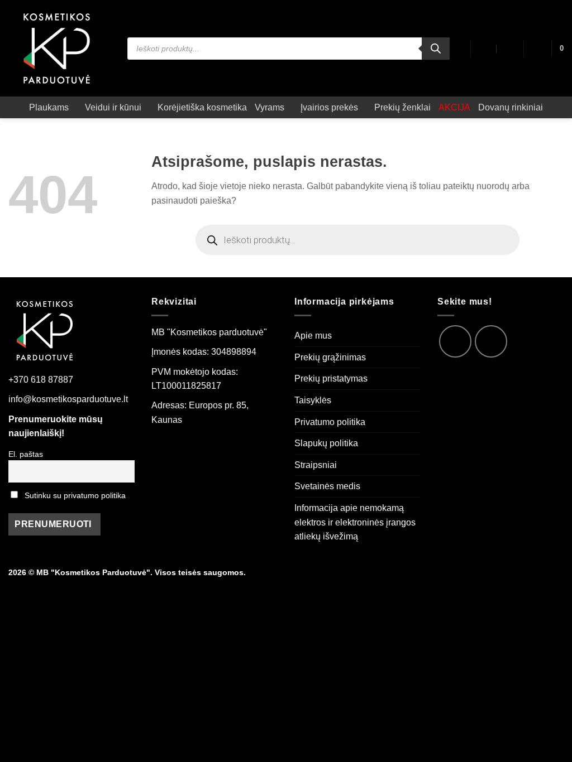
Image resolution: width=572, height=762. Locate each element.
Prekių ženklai (402, 107)
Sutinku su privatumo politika (75, 495)
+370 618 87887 (40, 379)
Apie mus (313, 335)
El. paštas (25, 454)
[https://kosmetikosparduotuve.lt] (59, 48)
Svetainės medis (327, 486)
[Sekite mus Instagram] (491, 341)
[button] (537, 48)
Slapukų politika (326, 443)
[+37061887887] (509, 48)
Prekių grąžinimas (330, 357)
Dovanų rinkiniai (510, 107)
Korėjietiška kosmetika (202, 107)
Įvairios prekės (329, 107)
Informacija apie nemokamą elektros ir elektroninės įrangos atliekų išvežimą (355, 522)
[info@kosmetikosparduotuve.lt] (484, 48)
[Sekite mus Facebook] (455, 341)
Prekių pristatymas (331, 378)
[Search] (436, 48)
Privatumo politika (329, 422)
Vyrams (269, 107)
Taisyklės (312, 400)
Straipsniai (315, 465)
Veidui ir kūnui (113, 107)
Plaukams (49, 107)
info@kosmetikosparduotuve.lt (68, 399)
